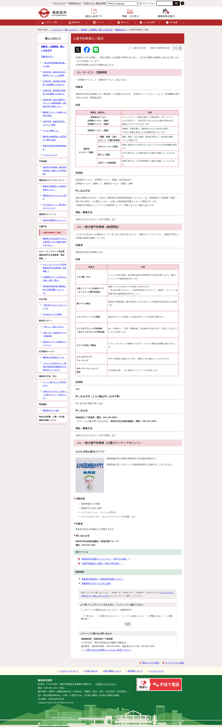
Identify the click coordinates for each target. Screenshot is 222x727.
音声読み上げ (75, 3)
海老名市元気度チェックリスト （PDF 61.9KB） (105, 559)
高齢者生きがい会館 (51, 410)
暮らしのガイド (72, 30)
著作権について (135, 671)
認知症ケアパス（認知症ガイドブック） (54, 343)
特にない (90, 616)
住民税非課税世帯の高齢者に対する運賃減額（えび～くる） (54, 289)
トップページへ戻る (174, 663)
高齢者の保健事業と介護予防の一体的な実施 (54, 138)
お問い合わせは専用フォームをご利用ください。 (108, 650)
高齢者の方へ (121, 30)
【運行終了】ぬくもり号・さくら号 (54, 306)
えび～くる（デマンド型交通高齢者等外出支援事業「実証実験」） (54, 267)
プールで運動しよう (51, 131)
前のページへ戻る (150, 663)
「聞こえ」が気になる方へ (53, 327)
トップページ (57, 30)
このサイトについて (68, 671)
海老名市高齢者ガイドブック (54, 220)
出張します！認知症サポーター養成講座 (54, 334)
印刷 (175, 48)
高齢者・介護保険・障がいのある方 (97, 30)
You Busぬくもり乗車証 (52, 314)
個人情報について (112, 671)
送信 (128, 624)
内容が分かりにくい (110, 616)
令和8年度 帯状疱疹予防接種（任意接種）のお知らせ (54, 92)
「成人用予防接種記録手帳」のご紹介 (54, 64)
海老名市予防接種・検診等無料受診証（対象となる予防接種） (54, 170)
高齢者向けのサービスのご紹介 (96, 583)
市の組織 (173, 22)
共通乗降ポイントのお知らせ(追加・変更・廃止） (54, 278)
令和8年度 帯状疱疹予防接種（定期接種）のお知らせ (54, 83)
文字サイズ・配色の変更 (95, 3)
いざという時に (52, 22)
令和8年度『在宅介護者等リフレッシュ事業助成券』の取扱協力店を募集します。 (54, 103)
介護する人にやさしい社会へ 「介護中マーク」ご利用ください (55, 394)
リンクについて (156, 671)
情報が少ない (156, 616)
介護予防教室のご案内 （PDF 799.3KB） (101, 563)
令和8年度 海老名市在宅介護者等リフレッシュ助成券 (54, 73)
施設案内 (76, 22)
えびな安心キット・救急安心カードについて (54, 206)
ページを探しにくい (135, 616)
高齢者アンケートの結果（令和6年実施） (54, 114)
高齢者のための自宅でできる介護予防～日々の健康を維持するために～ (54, 241)
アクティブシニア (50, 155)
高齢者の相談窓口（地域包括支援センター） (103, 579)
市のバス (125, 22)
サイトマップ (60, 3)
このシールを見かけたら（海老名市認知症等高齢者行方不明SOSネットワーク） (54, 366)
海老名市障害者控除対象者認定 (54, 147)
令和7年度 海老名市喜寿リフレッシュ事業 (54, 123)
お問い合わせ (91, 671)
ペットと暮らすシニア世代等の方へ (54, 384)
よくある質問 (149, 22)
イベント (100, 22)
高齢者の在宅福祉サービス (53, 357)
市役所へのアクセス (105, 684)
